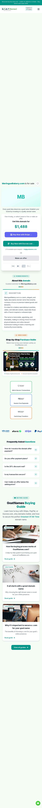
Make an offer (21, 258)
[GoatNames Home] (9, 9)
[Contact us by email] (38, 803)
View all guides (20, 647)
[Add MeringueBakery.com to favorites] (37, 183)
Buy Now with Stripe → (22, 235)
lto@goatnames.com (30, 249)
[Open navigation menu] (38, 9)
